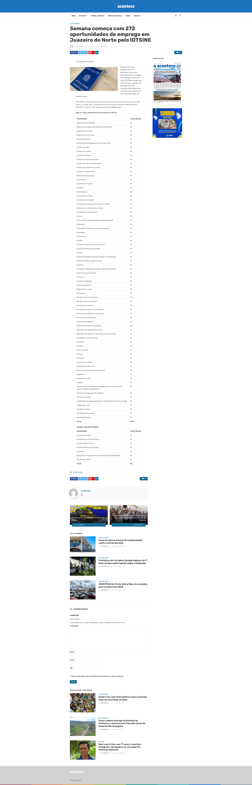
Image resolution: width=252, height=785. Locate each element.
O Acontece (80, 46)
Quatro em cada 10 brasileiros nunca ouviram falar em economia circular (123, 698)
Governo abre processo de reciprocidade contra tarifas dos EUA (120, 541)
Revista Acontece (115, 16)
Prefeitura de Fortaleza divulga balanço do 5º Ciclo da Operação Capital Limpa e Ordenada (123, 561)
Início (74, 16)
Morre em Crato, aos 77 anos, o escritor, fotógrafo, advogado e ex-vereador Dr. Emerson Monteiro (120, 747)
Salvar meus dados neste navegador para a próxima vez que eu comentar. (97, 676)
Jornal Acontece (97, 16)
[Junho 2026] (167, 82)
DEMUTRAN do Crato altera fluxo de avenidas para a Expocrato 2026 (123, 585)
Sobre (127, 16)
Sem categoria (75, 23)
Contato (137, 16)
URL (71, 668)
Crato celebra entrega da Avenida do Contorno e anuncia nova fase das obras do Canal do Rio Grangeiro (122, 723)
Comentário (74, 626)
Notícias (82, 16)
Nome (72, 652)
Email (72, 660)
